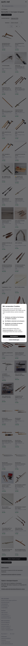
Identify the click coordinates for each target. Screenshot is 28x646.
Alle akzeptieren (14, 336)
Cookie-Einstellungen (14, 339)
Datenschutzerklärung (8, 330)
